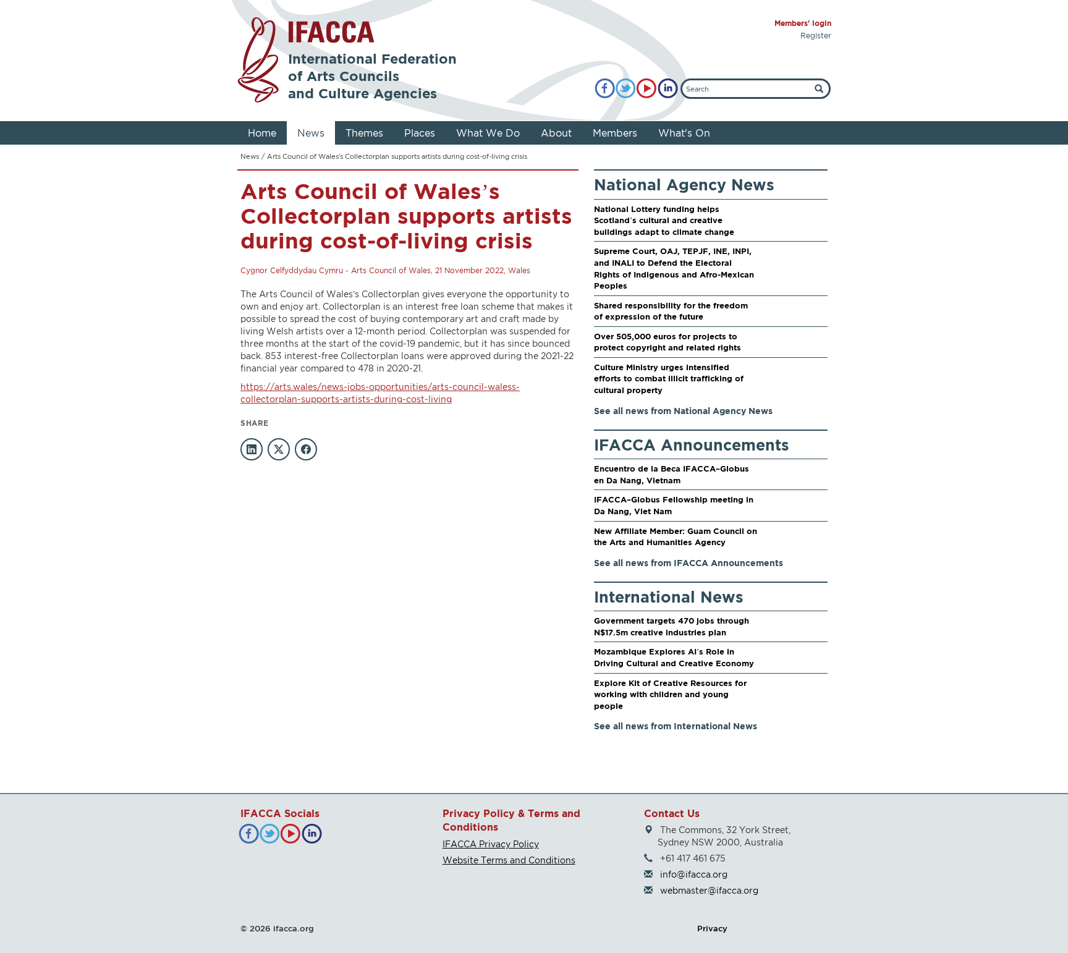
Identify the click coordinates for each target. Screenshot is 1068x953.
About (556, 132)
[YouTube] (647, 88)
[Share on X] (279, 449)
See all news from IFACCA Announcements (688, 562)
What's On (684, 132)
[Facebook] (605, 88)
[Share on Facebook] (306, 449)
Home (262, 132)
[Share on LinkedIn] (251, 449)
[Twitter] (626, 88)
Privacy (712, 928)
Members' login (802, 23)
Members (615, 132)
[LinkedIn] (668, 88)
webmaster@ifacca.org (709, 890)
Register (815, 36)
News (310, 132)
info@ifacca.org (693, 874)
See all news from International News (675, 726)
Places (419, 132)
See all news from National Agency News (683, 410)
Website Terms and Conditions (509, 860)
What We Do (488, 132)
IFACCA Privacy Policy (491, 844)
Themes (364, 132)
